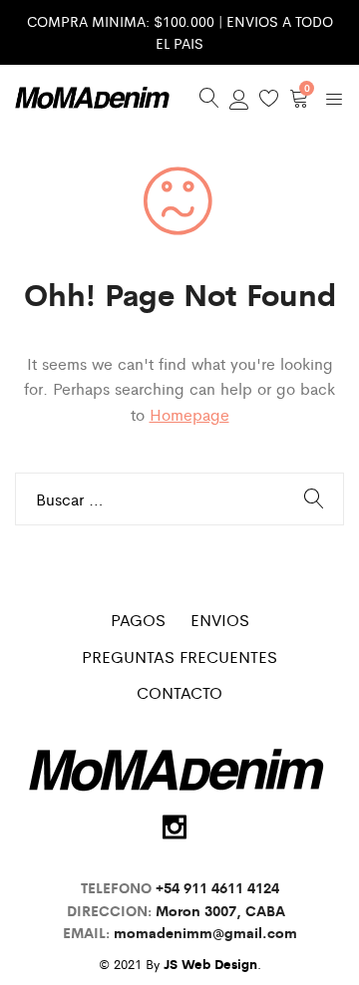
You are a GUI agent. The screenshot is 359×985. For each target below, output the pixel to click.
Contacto (179, 692)
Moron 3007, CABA (224, 910)
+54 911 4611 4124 (217, 887)
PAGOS (138, 619)
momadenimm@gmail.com (205, 932)
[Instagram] (174, 827)
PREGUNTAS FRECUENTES (179, 656)
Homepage (189, 414)
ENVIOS (219, 619)
